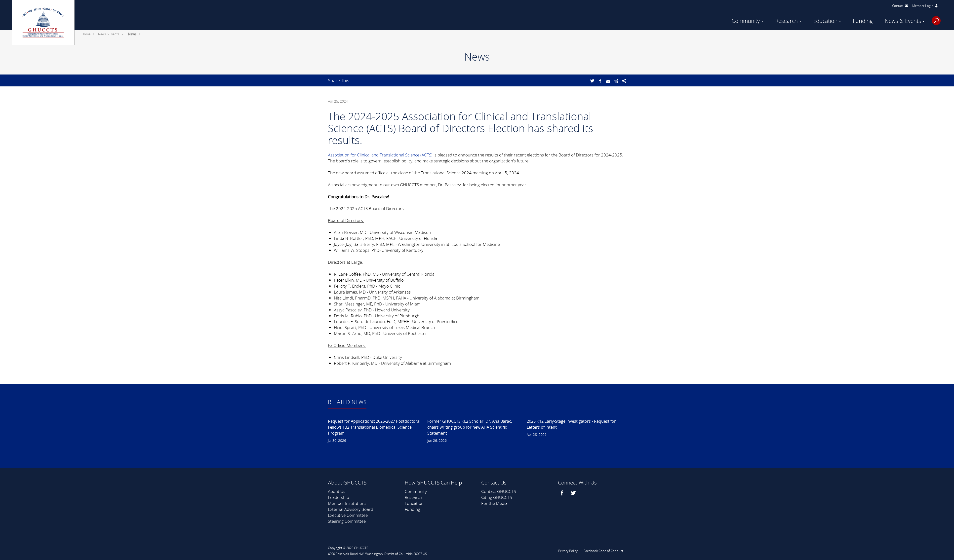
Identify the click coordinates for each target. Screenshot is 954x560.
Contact (897, 5)
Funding (863, 20)
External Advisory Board (350, 509)
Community (746, 20)
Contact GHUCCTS (498, 491)
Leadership (338, 497)
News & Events (903, 20)
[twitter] (574, 492)
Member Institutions (347, 503)
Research (786, 20)
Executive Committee (348, 515)
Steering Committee (347, 521)
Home (86, 34)
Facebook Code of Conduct (603, 551)
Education (825, 20)
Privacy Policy (568, 551)
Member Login (922, 5)
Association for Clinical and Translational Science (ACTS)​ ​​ (381, 155)
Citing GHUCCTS (496, 497)
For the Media (494, 503)
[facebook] (562, 492)
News (132, 34)
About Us (336, 491)
